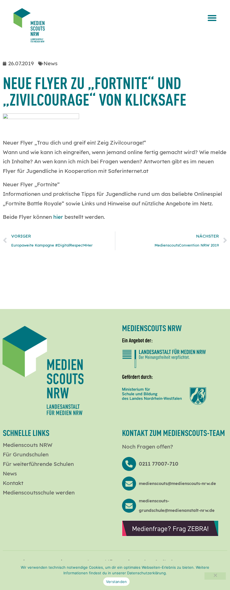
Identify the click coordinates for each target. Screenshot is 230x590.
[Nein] (215, 576)
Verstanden (116, 581)
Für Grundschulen (26, 454)
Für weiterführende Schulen (38, 464)
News (10, 473)
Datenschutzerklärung (146, 573)
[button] (212, 18)
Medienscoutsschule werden (39, 492)
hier (58, 216)
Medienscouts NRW (27, 445)
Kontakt (13, 483)
